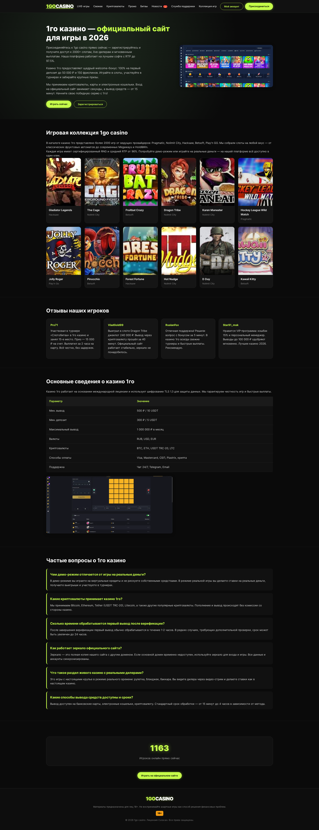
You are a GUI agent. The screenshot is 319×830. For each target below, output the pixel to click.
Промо (132, 6)
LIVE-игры (83, 6)
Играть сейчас (58, 104)
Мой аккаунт (231, 6)
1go (60, 6)
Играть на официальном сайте (159, 775)
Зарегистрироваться (90, 104)
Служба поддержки (183, 6)
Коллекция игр (208, 6)
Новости (159, 6)
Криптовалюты (115, 6)
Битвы (144, 6)
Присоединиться (259, 6)
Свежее (98, 6)
